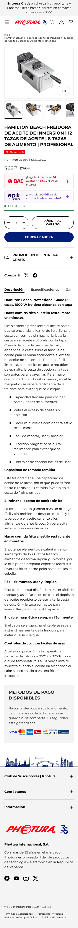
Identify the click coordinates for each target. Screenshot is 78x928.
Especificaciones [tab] (45, 289)
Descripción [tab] (14, 289)
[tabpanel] (39, 488)
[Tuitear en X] (26, 275)
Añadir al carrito (52, 222)
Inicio (7, 34)
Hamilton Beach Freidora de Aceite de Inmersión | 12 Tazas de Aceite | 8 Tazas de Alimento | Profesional (38, 39)
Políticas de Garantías (54, 917)
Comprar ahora (39, 237)
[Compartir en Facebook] (35, 275)
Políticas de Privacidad (50, 913)
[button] (71, 22)
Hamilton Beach (16, 159)
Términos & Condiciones (18, 913)
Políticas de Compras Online (20, 917)
